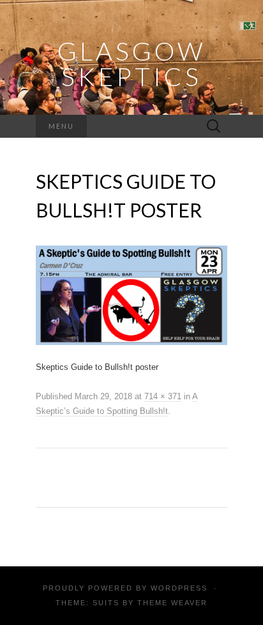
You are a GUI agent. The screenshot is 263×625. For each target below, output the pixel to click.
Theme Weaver (172, 603)
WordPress (179, 588)
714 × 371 (162, 396)
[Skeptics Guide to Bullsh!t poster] (131, 295)
